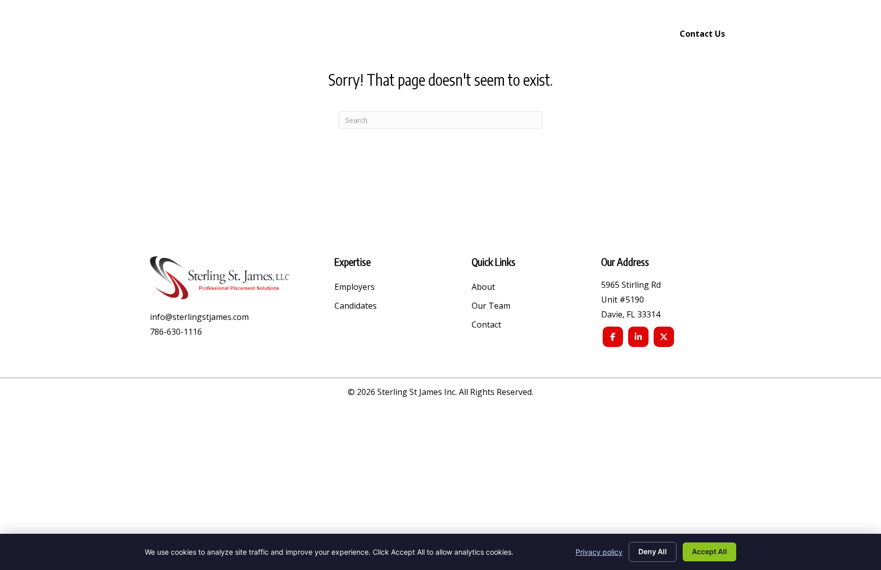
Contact (486, 325)
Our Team (491, 306)
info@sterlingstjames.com (199, 317)
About (483, 287)
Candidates (355, 306)
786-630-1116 (176, 331)
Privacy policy (599, 552)
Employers (354, 287)
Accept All (709, 551)
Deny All (652, 551)
